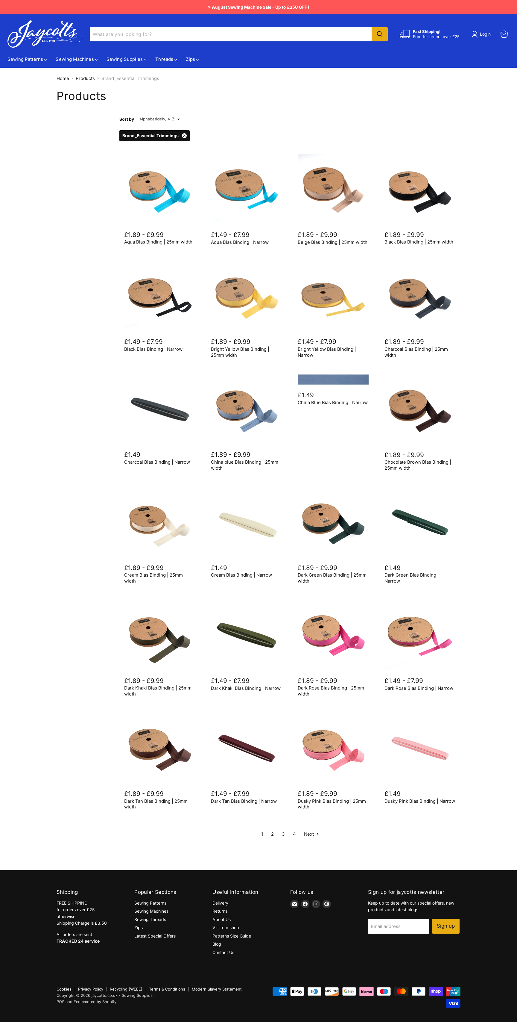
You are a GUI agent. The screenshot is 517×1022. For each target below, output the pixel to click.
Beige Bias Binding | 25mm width (332, 242)
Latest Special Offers (155, 935)
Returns (219, 911)
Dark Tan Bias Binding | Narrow (244, 801)
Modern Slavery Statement (217, 989)
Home (63, 78)
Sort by (126, 119)
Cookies (64, 989)
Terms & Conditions (167, 989)
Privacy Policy (90, 989)
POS (60, 1001)
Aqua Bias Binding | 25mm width (158, 242)
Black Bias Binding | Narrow (153, 349)
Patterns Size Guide (231, 935)
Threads (164, 59)
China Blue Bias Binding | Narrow (333, 402)
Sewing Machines (75, 59)
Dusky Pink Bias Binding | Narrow (419, 801)
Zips (191, 59)
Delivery (220, 902)
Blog (216, 944)
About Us (221, 919)
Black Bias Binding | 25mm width (418, 242)
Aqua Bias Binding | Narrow (240, 242)
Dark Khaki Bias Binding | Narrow (246, 688)
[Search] (380, 34)
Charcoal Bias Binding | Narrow (157, 462)
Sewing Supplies (125, 59)
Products (85, 78)
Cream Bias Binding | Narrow (241, 575)
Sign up (446, 926)
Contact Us (223, 952)
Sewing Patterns (25, 59)
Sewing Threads (150, 919)
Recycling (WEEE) (126, 989)
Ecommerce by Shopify (95, 1001)
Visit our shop (225, 927)
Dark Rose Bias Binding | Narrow (418, 688)
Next (309, 834)
